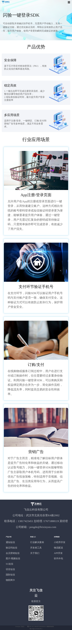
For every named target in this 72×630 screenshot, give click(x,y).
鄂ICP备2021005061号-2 (36, 628)
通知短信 (10, 542)
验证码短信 (11, 547)
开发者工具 (36, 547)
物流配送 (58, 547)
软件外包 (58, 558)
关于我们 (34, 553)
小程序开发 (59, 542)
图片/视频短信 (13, 558)
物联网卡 (10, 580)
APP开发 (58, 553)
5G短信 (9, 564)
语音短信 (10, 569)
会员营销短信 (12, 553)
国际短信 (10, 574)
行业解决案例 (37, 542)
